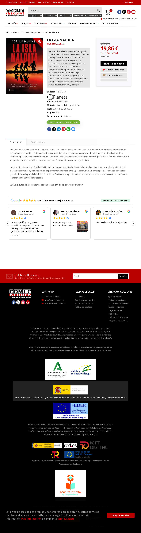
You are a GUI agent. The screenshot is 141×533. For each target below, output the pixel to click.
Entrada (62, 15)
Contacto (69, 2)
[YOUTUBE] (133, 12)
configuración (65, 518)
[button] (133, 223)
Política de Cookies (83, 307)
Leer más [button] (15, 235)
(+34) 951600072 (52, 296)
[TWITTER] (124, 12)
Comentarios (38, 142)
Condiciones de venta (84, 300)
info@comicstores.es (54, 300)
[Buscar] (98, 10)
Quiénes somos (12, 2)
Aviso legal (79, 296)
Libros (15, 32)
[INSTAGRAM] (129, 12)
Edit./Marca (49, 15)
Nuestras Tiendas (27, 2)
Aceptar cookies (121, 515)
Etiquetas (33, 15)
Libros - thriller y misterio (32, 32)
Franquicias (58, 2)
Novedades (93, 15)
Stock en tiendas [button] (114, 75)
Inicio (8, 32)
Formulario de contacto (55, 303)
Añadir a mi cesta (113, 63)
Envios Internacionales (118, 303)
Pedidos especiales (116, 300)
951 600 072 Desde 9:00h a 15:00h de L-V (120, 18)
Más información (31, 518)
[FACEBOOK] (119, 12)
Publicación (78, 15)
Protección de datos (84, 303)
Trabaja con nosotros (118, 317)
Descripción (16, 142)
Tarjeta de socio (44, 2)
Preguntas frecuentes (118, 320)
